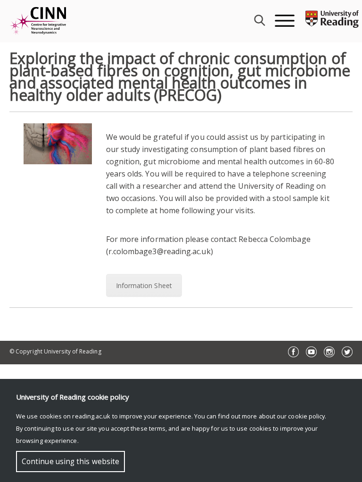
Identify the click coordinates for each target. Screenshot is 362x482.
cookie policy (306, 416)
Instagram (329, 351)
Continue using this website (70, 461)
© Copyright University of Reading (55, 351)
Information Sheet (144, 285)
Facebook (293, 351)
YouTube (311, 351)
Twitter (347, 351)
